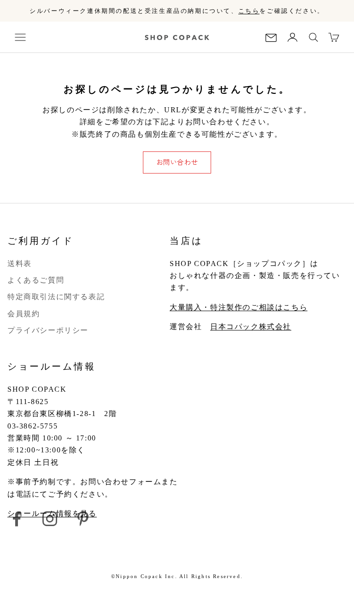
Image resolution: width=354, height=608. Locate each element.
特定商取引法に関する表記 (56, 297)
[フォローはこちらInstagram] (50, 519)
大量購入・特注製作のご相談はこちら (238, 307)
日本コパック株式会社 (250, 326)
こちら (249, 10)
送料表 (19, 263)
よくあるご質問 (35, 280)
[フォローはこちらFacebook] (16, 519)
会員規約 (23, 314)
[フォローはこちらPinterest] (83, 519)
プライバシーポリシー (47, 330)
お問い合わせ (177, 162)
